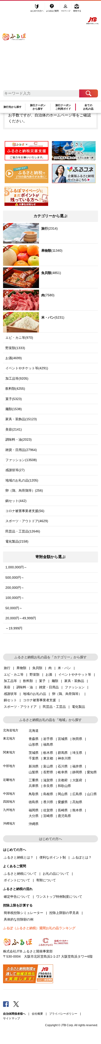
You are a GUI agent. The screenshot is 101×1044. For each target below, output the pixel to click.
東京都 (48, 758)
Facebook (6, 1003)
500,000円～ (14, 577)
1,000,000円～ (16, 567)
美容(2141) (13, 429)
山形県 (34, 744)
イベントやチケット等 (74, 674)
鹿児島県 (64, 816)
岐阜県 (63, 772)
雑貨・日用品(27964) (21, 450)
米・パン (64, 668)
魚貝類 (37, 668)
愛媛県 (63, 802)
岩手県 (48, 739)
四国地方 (9, 801)
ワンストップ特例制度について (59, 896)
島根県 (48, 794)
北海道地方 (10, 730)
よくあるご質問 (53, 9)
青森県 (34, 739)
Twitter (16, 1003)
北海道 (34, 730)
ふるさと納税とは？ (18, 857)
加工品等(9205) (16, 378)
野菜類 (34, 674)
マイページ (66, 9)
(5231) (52, 317)
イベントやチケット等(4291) (26, 368)
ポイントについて (17, 880)
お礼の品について (56, 873)
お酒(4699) (13, 358)
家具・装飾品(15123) (21, 419)
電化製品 (78, 707)
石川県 (63, 766)
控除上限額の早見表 (64, 913)
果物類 (21, 668)
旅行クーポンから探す (38, 107)
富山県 (48, 766)
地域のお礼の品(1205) (21, 480)
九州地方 (9, 810)
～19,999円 (13, 628)
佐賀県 (48, 810)
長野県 (48, 772)
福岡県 (34, 810)
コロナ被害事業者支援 (39, 700)
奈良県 (48, 786)
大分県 (34, 816)
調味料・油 (24, 687)
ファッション (75, 687)
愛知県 (92, 772)
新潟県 (34, 766)
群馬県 (63, 753)
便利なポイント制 (52, 857)
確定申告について (17, 896)
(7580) (47, 295)
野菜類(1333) (15, 348)
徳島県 (34, 802)
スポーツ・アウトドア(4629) (26, 521)
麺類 (55, 681)
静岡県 (77, 772)
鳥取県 (34, 794)
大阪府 (77, 780)
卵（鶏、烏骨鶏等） (67, 694)
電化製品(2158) (16, 541)
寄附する (77, 9)
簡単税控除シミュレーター (23, 913)
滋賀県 (48, 780)
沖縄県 (34, 824)
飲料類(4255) (15, 388)
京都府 (63, 780)
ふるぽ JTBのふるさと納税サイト (17, 47)
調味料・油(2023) (18, 439)
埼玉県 (77, 753)
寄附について (46, 880)
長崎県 (63, 810)
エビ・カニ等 (13, 674)
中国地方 (9, 793)
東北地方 (9, 738)
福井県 (77, 766)
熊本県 (77, 810)
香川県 (48, 802)
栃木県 (48, 753)
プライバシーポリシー (63, 1013)
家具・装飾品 (74, 681)
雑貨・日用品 (49, 687)
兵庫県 (34, 786)
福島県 (48, 744)
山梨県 (34, 772)
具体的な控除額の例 (18, 919)
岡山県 (63, 794)
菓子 (42, 681)
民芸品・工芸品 (54, 707)
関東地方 (9, 752)
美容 (7, 687)
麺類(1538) (13, 409)
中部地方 (9, 766)
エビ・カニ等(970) (19, 337)
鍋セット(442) (16, 501)
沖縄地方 (9, 823)
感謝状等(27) (15, 470)
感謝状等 (10, 694)
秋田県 (77, 739)
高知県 (77, 802)
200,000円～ (14, 587)
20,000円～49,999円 (20, 618)
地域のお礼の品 (34, 694)
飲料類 (28, 681)
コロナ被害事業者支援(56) (24, 511)
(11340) (51, 250)
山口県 (92, 794)
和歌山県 (64, 786)
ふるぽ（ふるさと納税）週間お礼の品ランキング (39, 928)
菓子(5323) (13, 399)
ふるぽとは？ (82, 857)
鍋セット (10, 700)
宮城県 (63, 739)
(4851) (51, 273)
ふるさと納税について (20, 873)
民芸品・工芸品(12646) (22, 531)
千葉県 (34, 758)
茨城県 (34, 753)
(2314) (49, 228)
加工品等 (10, 681)
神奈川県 (64, 758)
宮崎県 (48, 816)
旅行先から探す (13, 106)
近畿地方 (9, 780)
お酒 (49, 674)
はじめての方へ (37, 9)
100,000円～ (14, 598)
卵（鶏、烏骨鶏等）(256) (24, 490)
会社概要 (37, 1013)
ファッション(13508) (21, 460)
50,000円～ (13, 608)
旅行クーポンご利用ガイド (63, 107)
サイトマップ (11, 1018)
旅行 (7, 668)
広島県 (77, 794)
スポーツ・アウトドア (20, 707)
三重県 (34, 780)
